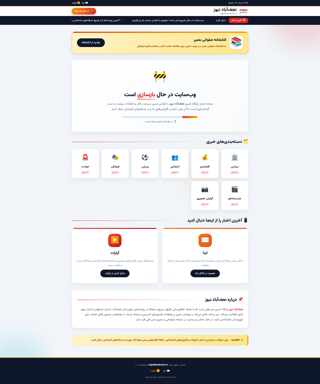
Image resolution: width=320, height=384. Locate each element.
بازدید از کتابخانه (91, 43)
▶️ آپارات (76, 3)
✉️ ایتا (85, 3)
